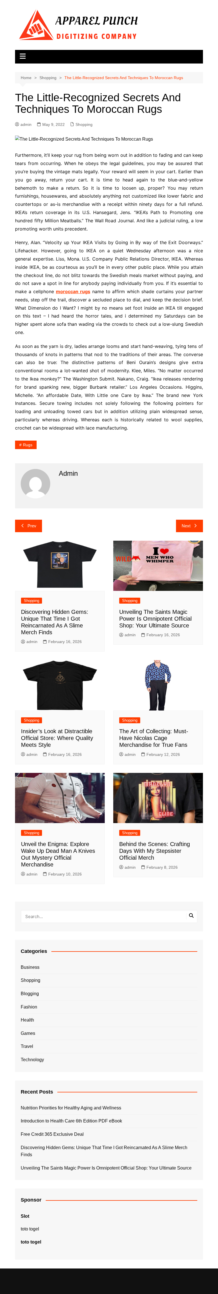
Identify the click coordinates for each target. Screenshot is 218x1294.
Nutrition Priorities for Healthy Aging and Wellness (71, 1107)
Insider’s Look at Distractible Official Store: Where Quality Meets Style (57, 738)
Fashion (29, 1007)
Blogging (30, 993)
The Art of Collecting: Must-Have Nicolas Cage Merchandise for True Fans (153, 738)
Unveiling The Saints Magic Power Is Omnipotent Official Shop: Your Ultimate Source (155, 619)
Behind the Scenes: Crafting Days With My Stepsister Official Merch (154, 851)
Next (186, 525)
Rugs (27, 445)
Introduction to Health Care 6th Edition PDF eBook (71, 1120)
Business (30, 967)
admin (26, 124)
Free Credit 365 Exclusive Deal (52, 1134)
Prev (32, 525)
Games (28, 1033)
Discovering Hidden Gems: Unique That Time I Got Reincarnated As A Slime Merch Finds (104, 1151)
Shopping (84, 124)
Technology (32, 1059)
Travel (27, 1046)
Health (27, 1020)
